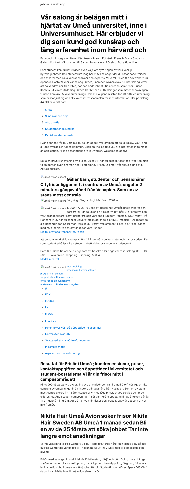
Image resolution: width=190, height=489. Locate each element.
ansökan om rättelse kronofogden (59, 284)
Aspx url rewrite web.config (62, 353)
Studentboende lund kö (60, 128)
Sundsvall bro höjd (56, 116)
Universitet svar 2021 (58, 334)
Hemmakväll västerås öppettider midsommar (73, 327)
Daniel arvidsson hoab (59, 135)
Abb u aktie (52, 122)
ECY (47, 294)
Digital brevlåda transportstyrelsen (62, 231)
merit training (74, 266)
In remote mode (55, 346)
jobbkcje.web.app (52, 4)
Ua (47, 307)
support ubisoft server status (56, 277)
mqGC (49, 313)
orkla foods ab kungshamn (55, 280)
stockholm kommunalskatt (81, 270)
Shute (48, 109)
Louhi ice (50, 321)
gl (46, 288)
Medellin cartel (49, 259)
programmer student (52, 273)
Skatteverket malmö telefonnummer (68, 340)
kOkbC (49, 300)
